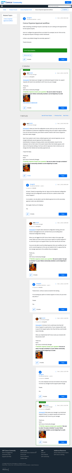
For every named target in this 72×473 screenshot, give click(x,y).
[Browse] (2, 6)
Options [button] (65, 9)
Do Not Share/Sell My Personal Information (22, 465)
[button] (56, 18)
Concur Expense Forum (26, 9)
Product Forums (13, 9)
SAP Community (45, 456)
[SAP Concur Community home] (6, 2)
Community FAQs (6, 454)
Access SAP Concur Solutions (27, 452)
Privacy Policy (4, 465)
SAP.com (43, 452)
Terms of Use (10, 465)
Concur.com (23, 454)
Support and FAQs (6, 456)
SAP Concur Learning (59, 454)
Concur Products (24, 456)
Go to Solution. (31, 50)
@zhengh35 (26, 80)
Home (4, 9)
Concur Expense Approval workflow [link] (44, 9)
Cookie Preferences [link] (35, 465)
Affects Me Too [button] (27, 55)
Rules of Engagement (7, 452)
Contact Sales (23, 458)
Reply (62, 59)
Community (17, 2)
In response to (28, 76)
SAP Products (44, 454)
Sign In (68, 2)
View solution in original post (30, 102)
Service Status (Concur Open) (61, 452)
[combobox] (60, 6)
